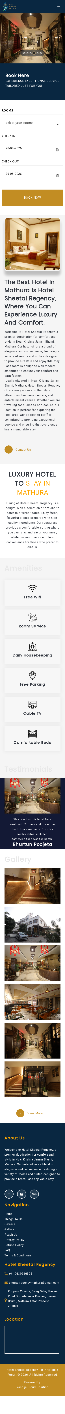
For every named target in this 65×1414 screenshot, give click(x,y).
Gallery (9, 1229)
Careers (10, 1224)
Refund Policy (14, 1245)
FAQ (7, 1250)
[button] (5, 38)
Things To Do (14, 1219)
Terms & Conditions (18, 1255)
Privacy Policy (14, 1240)
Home (9, 1214)
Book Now (32, 197)
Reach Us (11, 1234)
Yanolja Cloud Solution (32, 1387)
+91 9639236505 (20, 1273)
